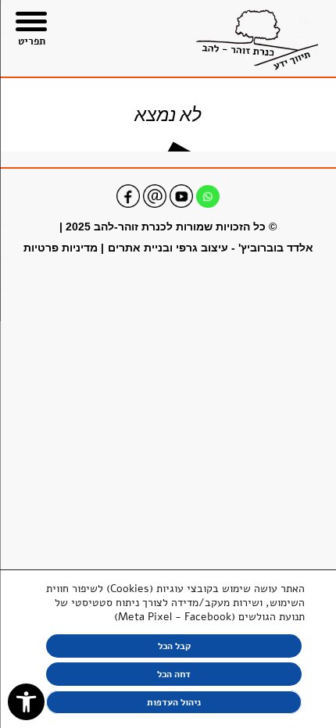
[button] (26, 701)
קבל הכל (174, 646)
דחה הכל (174, 674)
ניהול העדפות (174, 702)
